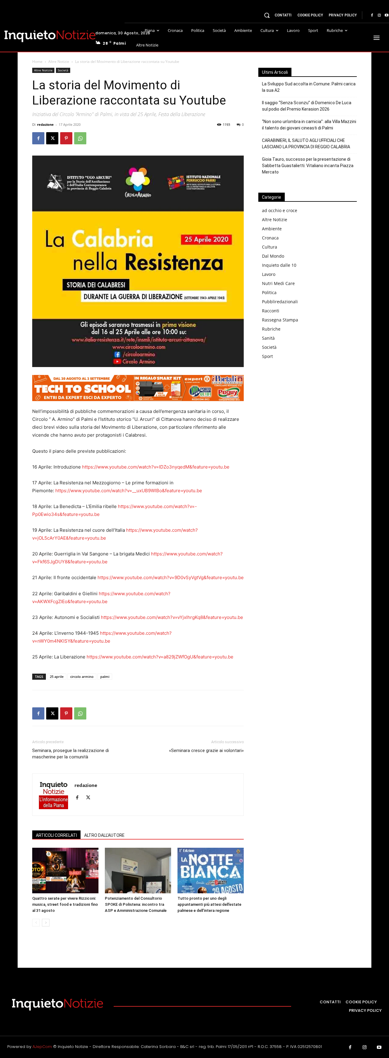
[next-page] (46, 922)
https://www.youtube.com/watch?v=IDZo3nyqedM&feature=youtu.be (155, 467)
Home (37, 61)
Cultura (269, 247)
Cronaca (270, 238)
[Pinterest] (66, 138)
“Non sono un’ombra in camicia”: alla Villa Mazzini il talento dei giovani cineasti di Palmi (309, 124)
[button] (267, 15)
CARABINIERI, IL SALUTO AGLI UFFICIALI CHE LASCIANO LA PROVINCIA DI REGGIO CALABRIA (306, 143)
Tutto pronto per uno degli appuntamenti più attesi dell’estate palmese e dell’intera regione (209, 904)
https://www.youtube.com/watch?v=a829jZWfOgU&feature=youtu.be (160, 657)
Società (63, 70)
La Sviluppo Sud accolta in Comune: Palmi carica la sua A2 (309, 87)
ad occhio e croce (279, 210)
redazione (45, 124)
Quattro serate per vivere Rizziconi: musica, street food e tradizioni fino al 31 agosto (65, 904)
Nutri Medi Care (278, 283)
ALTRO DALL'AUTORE (104, 835)
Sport (267, 356)
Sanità (268, 338)
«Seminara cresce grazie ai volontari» (206, 750)
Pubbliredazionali (280, 301)
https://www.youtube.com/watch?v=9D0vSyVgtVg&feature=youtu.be (171, 577)
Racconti (270, 311)
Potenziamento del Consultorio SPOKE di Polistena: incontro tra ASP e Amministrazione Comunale (136, 904)
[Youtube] (379, 1047)
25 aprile (57, 676)
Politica (269, 292)
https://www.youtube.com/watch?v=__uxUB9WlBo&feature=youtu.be (128, 490)
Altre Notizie (58, 61)
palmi (104, 676)
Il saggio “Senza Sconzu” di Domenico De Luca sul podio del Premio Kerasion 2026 (306, 106)
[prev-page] (36, 922)
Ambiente (272, 229)
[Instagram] (379, 15)
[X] (52, 138)
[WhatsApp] (80, 138)
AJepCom (42, 1046)
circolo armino (82, 676)
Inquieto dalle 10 (279, 265)
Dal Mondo (273, 256)
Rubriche (271, 329)
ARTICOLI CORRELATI (56, 835)
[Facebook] (372, 15)
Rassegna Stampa (280, 320)
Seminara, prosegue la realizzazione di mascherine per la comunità (70, 754)
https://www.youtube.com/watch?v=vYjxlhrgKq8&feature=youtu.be (172, 617)
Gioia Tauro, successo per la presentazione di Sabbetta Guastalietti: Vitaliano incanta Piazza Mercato (307, 165)
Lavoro (268, 274)
